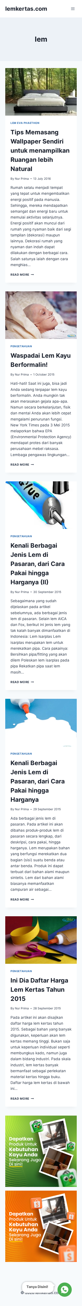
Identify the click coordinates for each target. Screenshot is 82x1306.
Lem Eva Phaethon (25, 123)
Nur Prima (22, 178)
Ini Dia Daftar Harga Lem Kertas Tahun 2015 (39, 989)
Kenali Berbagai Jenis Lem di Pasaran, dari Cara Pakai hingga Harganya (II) (37, 564)
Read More (22, 274)
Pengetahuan (21, 346)
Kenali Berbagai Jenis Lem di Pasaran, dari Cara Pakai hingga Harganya (37, 781)
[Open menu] (73, 8)
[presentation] (41, 92)
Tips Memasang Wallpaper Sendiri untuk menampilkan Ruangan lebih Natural (40, 150)
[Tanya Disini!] (64, 1289)
